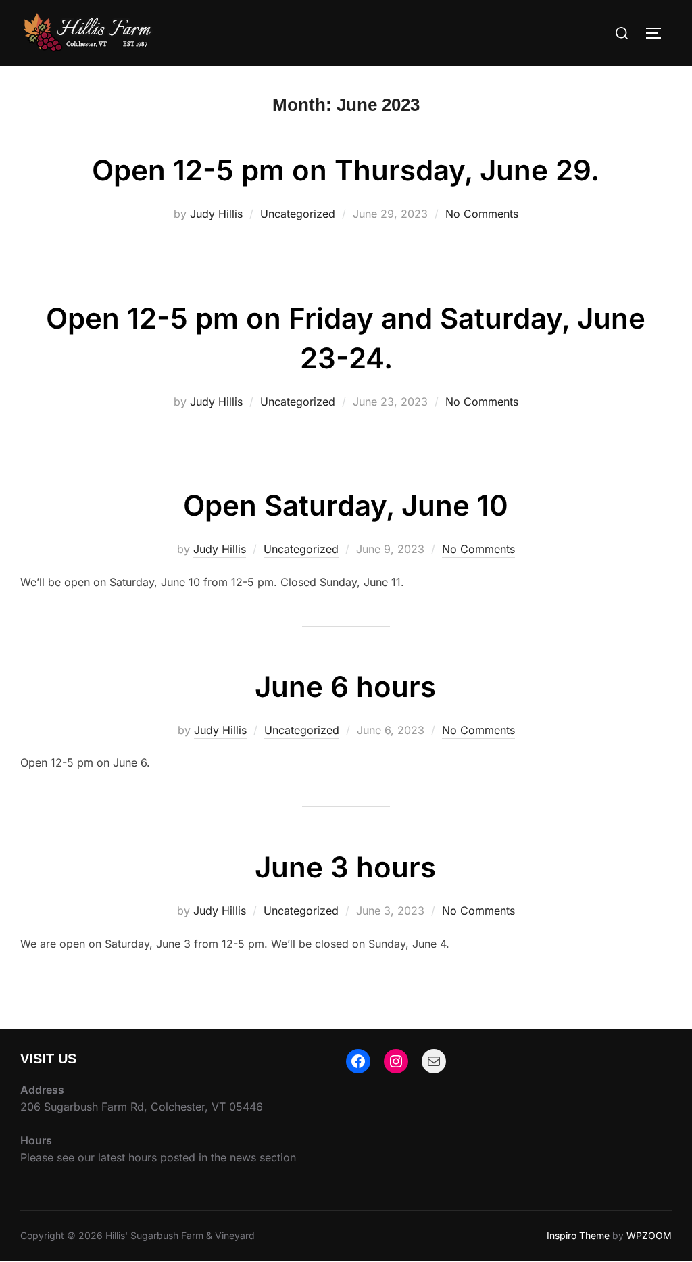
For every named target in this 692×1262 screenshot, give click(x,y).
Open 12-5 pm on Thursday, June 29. (345, 170)
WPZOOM (649, 1235)
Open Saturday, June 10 (345, 505)
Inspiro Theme (578, 1235)
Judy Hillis (216, 213)
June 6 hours (345, 686)
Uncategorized (297, 213)
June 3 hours (345, 867)
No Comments (481, 213)
